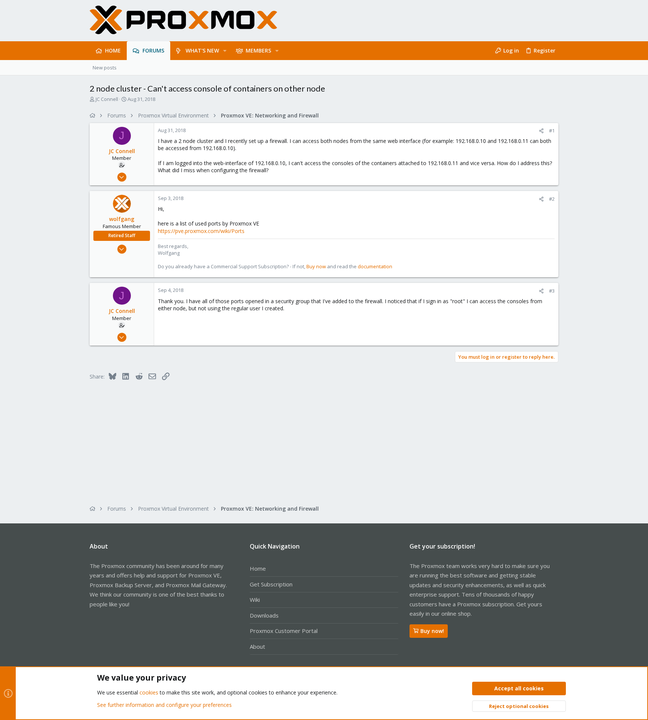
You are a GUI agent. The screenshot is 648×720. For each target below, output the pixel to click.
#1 (552, 130)
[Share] (541, 130)
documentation (375, 266)
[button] (225, 50)
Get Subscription (271, 584)
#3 (552, 290)
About (257, 646)
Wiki (255, 599)
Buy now (316, 266)
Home (258, 568)
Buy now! (432, 630)
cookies (149, 692)
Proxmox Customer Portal (284, 630)
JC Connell (107, 99)
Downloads (264, 615)
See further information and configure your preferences (164, 704)
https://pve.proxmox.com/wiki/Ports (201, 230)
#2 (552, 198)
